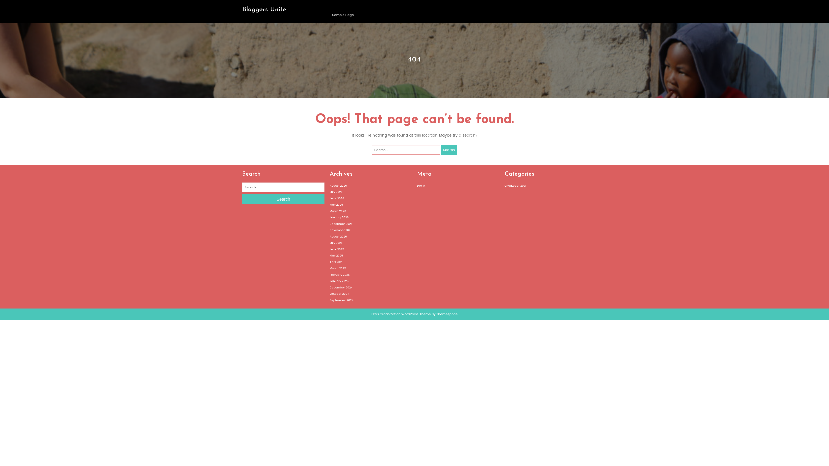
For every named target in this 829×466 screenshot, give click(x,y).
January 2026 (339, 217)
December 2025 (341, 224)
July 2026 (336, 192)
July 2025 (336, 243)
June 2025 (337, 249)
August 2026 (338, 186)
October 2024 (339, 294)
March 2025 (338, 268)
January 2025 (339, 281)
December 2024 (341, 287)
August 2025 (338, 237)
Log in (421, 186)
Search (449, 150)
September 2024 (342, 300)
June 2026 (337, 198)
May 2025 (336, 255)
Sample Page (343, 15)
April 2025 (336, 262)
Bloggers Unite (264, 9)
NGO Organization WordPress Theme (401, 314)
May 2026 (336, 205)
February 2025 (340, 275)
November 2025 (341, 230)
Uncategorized (515, 186)
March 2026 (338, 211)
